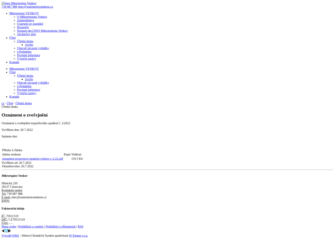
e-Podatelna (24, 51)
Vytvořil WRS (10, 235)
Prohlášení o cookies (31, 226)
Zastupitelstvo (25, 20)
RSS (80, 226)
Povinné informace (28, 55)
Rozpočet (23, 27)
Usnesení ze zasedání (30, 23)
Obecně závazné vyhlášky (33, 48)
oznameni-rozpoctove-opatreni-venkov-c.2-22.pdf (32, 158)
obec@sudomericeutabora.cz (35, 6)
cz (3, 103)
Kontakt (14, 62)
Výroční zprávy (26, 58)
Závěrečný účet (26, 34)
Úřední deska (25, 41)
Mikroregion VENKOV (24, 13)
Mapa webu (9, 226)
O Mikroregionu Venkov (32, 16)
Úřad (12, 37)
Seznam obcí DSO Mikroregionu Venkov (42, 30)
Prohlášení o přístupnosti (61, 226)
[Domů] (19, 3)
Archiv (29, 44)
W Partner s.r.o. (78, 235)
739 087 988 (9, 6)
